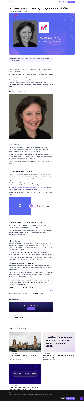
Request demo (62, 1)
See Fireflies (71, 1)
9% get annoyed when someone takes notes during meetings (27, 187)
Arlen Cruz (18, 318)
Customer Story (13, 5)
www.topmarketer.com (21, 142)
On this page (13, 64)
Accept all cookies (70, 398)
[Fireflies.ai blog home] (12, 2)
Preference (63, 398)
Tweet (51, 290)
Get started (31, 309)
